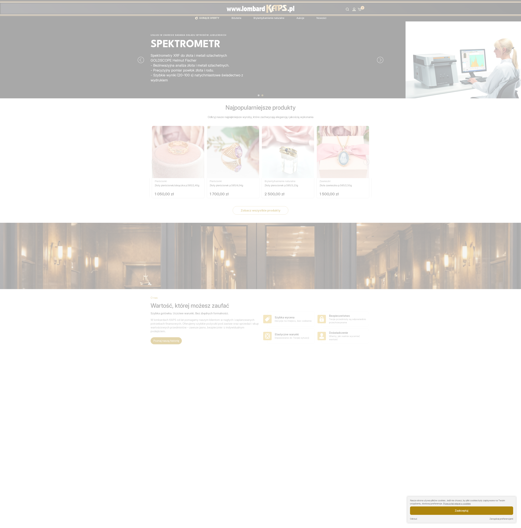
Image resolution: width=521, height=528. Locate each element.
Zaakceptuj (461, 510)
